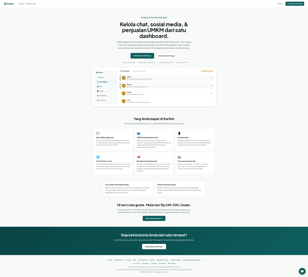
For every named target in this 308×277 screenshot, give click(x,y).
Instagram (145, 263)
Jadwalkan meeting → (142, 55)
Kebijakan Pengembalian (192, 260)
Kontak (128, 260)
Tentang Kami (118, 260)
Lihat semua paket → (154, 218)
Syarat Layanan (176, 260)
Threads (154, 263)
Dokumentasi (31, 4)
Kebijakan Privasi (162, 260)
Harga (21, 4)
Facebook (162, 263)
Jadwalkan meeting (294, 4)
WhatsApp (171, 263)
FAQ (134, 260)
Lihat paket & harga (166, 56)
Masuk (280, 4)
